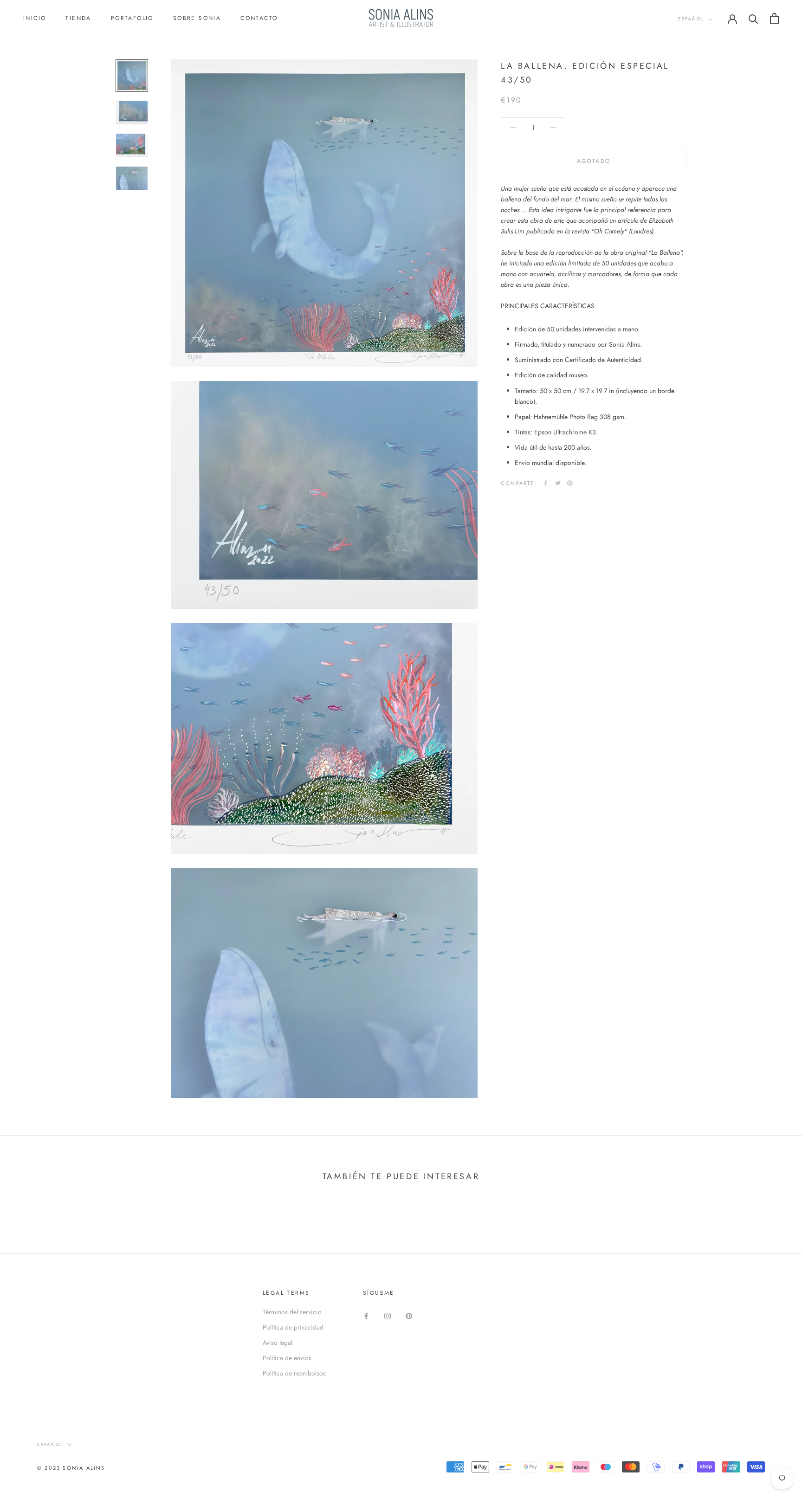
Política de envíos (287, 1357)
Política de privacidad (293, 1327)
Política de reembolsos (294, 1373)
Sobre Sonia (197, 18)
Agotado (594, 161)
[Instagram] (387, 1315)
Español (691, 18)
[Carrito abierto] (774, 18)
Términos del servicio (292, 1312)
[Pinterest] (570, 483)
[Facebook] (546, 483)
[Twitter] (558, 483)
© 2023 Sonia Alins (71, 1468)
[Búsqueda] (753, 18)
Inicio (34, 18)
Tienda (78, 18)
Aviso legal (277, 1342)
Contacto (259, 18)
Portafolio (132, 18)
